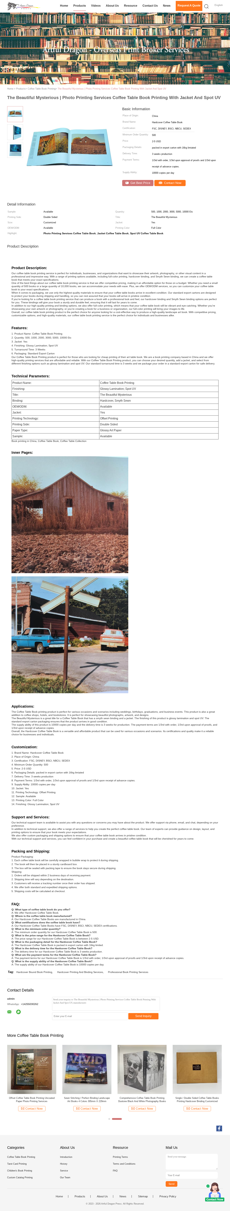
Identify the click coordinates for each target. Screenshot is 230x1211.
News (167, 5)
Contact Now (172, 183)
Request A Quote (189, 5)
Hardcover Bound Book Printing (34, 972)
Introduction (66, 1157)
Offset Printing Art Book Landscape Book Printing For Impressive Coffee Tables (197, 1100)
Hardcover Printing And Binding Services (80, 972)
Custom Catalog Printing (20, 1177)
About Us (112, 5)
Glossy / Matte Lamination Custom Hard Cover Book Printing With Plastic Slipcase (87, 1100)
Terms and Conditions (124, 1163)
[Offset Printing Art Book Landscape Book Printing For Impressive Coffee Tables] (197, 1069)
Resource (130, 5)
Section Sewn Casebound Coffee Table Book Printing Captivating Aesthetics (31, 1100)
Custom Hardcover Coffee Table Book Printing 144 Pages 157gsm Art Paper (142, 1100)
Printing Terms (120, 1157)
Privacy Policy (167, 1196)
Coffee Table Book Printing (21, 1157)
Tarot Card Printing (17, 1163)
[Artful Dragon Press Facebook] (219, 1128)
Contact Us (150, 5)
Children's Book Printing (19, 1170)
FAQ (115, 1170)
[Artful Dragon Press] (24, 6)
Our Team (65, 1177)
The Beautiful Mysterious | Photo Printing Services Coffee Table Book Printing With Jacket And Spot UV (112, 88)
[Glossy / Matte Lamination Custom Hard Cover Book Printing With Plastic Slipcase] (86, 1069)
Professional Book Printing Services (128, 972)
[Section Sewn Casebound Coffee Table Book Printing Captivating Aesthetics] (31, 1069)
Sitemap (143, 1196)
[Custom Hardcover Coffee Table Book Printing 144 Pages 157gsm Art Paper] (142, 1069)
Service (64, 1170)
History (63, 1163)
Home (64, 5)
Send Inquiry (143, 1016)
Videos (96, 5)
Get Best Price (140, 183)
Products (79, 5)
